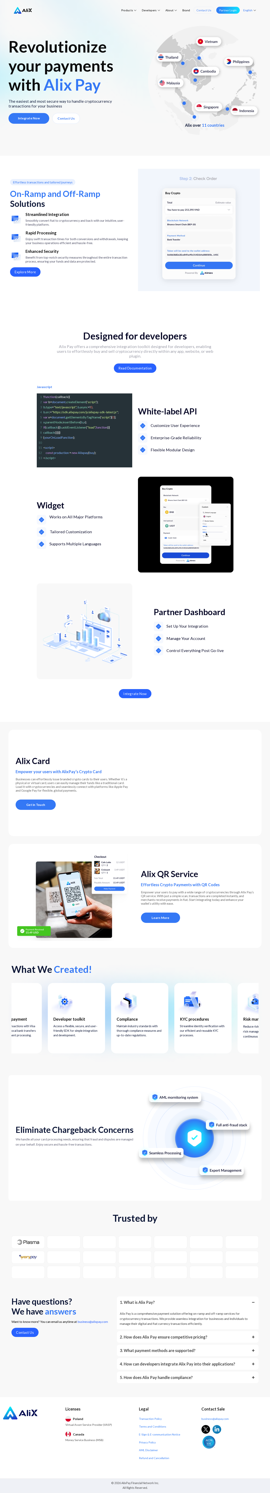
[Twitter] (205, 1429)
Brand (186, 10)
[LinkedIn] (216, 1429)
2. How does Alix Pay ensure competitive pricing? (163, 1337)
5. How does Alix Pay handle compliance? (156, 1377)
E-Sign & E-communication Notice (159, 1434)
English (248, 10)
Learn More (160, 918)
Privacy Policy (147, 1442)
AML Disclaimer (148, 1450)
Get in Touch (35, 804)
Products (127, 10)
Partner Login (228, 10)
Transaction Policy (150, 1418)
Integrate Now (29, 118)
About (169, 10)
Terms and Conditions (152, 1426)
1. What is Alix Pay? (137, 1302)
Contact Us (203, 10)
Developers (149, 10)
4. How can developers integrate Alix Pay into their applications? (177, 1364)
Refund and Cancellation (154, 1458)
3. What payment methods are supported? (157, 1350)
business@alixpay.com (92, 1321)
